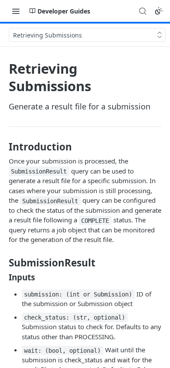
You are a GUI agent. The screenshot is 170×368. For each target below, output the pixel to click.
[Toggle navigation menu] (16, 11)
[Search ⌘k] (143, 11)
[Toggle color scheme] (159, 11)
